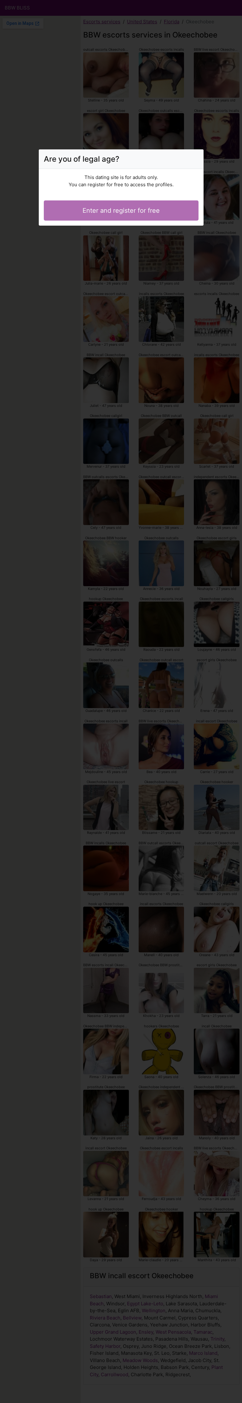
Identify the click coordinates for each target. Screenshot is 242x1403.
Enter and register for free (121, 210)
